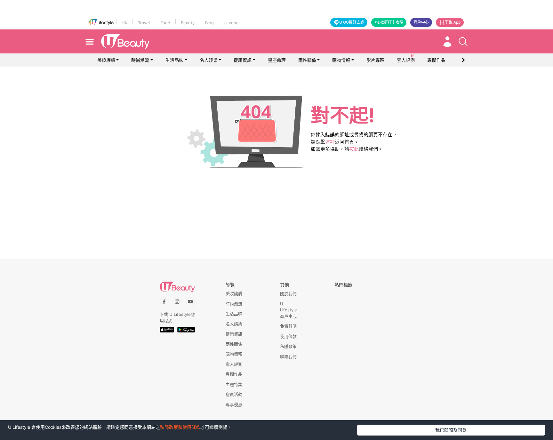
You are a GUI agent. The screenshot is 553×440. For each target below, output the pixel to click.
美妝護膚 (106, 60)
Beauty (188, 22)
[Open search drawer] (463, 41)
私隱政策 (288, 346)
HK (124, 22)
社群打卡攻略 (391, 22)
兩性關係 (307, 60)
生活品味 (174, 60)
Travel (144, 22)
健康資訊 (243, 60)
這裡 (330, 142)
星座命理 (277, 60)
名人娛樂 (209, 60)
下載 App (453, 22)
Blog (209, 22)
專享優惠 (234, 404)
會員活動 (234, 394)
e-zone (231, 22)
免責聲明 (288, 326)
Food (165, 22)
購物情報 (341, 60)
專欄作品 (234, 374)
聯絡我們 (288, 356)
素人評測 (234, 364)
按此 (354, 149)
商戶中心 (421, 22)
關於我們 (288, 293)
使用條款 (288, 336)
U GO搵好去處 (351, 22)
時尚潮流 (140, 60)
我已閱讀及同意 (451, 430)
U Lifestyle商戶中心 (288, 310)
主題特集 (234, 384)
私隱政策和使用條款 (180, 427)
